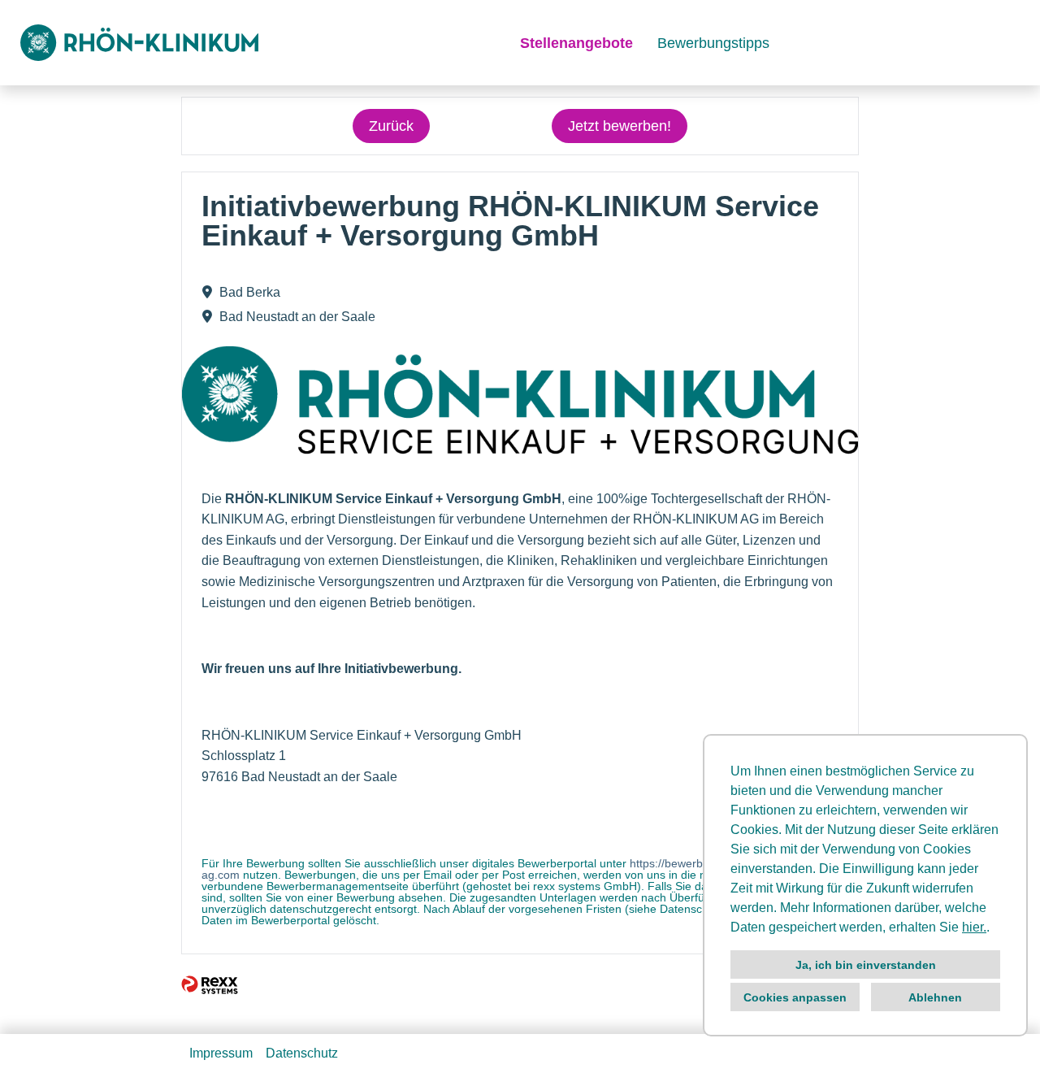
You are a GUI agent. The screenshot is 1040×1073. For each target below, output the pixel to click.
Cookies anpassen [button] (795, 997)
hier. (974, 927)
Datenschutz (302, 1053)
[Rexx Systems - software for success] (209, 985)
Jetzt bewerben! (619, 126)
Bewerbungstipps (713, 43)
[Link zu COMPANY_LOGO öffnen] (139, 42)
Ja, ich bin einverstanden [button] (865, 964)
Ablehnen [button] (935, 997)
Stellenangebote (576, 43)
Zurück (391, 126)
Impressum (221, 1053)
